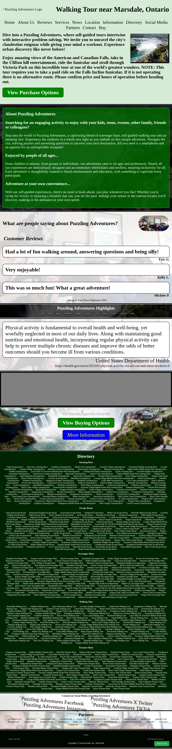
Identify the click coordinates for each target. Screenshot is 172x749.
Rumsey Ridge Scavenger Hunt (27, 577)
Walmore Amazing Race (32, 480)
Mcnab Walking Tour (139, 618)
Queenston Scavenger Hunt (55, 577)
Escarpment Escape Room (82, 522)
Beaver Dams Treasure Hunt (114, 663)
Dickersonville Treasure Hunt (92, 677)
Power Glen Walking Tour (65, 625)
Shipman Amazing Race (56, 494)
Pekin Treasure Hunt (121, 688)
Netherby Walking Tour (75, 636)
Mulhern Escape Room (72, 535)
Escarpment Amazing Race (142, 492)
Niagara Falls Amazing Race (139, 501)
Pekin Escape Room (105, 522)
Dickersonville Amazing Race (65, 487)
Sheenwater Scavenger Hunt (53, 590)
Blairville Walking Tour (93, 640)
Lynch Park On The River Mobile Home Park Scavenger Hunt (120, 588)
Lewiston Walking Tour (17, 627)
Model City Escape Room (117, 513)
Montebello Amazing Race (59, 476)
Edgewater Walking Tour (92, 634)
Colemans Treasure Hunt (156, 654)
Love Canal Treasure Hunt (143, 652)
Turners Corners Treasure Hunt (144, 677)
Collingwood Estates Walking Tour (87, 629)
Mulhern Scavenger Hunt (96, 592)
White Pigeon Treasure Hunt (151, 670)
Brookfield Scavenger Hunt (93, 558)
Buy (102, 27)
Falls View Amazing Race (37, 467)
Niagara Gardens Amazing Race (72, 490)
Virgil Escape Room (133, 519)
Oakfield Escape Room (36, 547)
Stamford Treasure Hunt (120, 652)
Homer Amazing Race (147, 478)
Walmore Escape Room (128, 515)
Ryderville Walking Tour (65, 627)
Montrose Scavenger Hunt (17, 563)
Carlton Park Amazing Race (117, 492)
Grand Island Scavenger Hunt (72, 567)
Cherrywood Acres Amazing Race (61, 483)
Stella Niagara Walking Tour (92, 631)
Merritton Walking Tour (96, 611)
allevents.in (31, 719)
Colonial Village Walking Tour (24, 622)
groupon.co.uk (13, 722)
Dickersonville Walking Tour (152, 609)
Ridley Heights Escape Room (42, 544)
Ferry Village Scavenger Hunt (44, 563)
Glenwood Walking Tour (51, 638)
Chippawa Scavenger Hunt (71, 592)
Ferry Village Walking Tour (41, 627)
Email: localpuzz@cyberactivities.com (156, 739)
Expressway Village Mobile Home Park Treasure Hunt (31, 670)
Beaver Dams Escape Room (110, 519)
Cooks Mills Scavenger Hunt (102, 579)
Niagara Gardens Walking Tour (47, 613)
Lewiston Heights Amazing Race (150, 471)
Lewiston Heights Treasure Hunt (143, 661)
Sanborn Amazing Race (87, 483)
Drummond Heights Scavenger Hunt (132, 579)
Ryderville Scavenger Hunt (152, 577)
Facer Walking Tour (141, 640)
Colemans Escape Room (84, 533)
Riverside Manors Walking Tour (75, 622)
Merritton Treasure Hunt (37, 686)
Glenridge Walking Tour (114, 629)
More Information (86, 435)
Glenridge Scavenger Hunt (97, 570)
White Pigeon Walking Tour (106, 620)
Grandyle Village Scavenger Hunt (78, 588)
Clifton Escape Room (37, 515)
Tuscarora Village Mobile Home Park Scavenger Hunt (58, 581)
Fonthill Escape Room (80, 526)
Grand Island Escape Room (31, 540)
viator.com (163, 722)
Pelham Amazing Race (135, 487)
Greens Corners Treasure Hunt (73, 682)
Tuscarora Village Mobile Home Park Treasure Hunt (59, 673)
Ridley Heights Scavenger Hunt (98, 561)
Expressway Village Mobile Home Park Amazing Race (57, 501)
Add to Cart (162, 744)
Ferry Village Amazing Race (137, 476)
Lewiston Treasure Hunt (147, 659)
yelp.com (103, 724)
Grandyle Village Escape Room (45, 542)
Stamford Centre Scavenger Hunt (100, 563)
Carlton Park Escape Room (39, 533)
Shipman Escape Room (39, 517)
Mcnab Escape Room (37, 522)
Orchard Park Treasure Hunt (121, 657)
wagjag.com (73, 724)
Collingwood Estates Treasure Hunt (60, 663)
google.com (145, 719)
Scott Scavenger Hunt (72, 595)
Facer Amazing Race (116, 501)
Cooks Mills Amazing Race (112, 480)
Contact (89, 27)
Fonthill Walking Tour (140, 631)
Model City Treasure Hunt (132, 654)
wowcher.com (88, 724)
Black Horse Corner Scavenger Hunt (30, 586)
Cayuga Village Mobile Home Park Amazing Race (114, 478)
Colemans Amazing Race (126, 490)
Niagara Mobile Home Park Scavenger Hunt (71, 572)
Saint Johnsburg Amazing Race (32, 476)
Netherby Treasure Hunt (95, 684)
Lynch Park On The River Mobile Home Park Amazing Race (55, 471)
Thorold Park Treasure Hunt (137, 679)
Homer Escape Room (54, 540)
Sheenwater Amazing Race (84, 476)
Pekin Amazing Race (81, 496)
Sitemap (86, 734)
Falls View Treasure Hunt (80, 679)
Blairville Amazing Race (138, 483)
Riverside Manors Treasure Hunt (45, 668)
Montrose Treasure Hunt (98, 682)
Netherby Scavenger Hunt (97, 567)
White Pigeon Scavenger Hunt (71, 563)
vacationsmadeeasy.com (131, 722)
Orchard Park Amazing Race (128, 494)
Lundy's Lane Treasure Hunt (68, 670)
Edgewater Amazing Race (75, 474)
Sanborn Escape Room (77, 531)
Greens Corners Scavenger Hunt (103, 565)
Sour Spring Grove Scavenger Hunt (49, 565)
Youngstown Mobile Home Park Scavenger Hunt (41, 588)
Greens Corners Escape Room (127, 529)
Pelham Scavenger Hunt (88, 597)
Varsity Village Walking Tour (117, 640)
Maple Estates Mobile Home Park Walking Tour (119, 609)
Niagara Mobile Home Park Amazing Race (133, 474)
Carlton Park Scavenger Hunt (20, 579)
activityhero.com (15, 719)
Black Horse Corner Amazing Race (132, 496)
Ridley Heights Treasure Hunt (41, 652)
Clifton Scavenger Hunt (75, 583)
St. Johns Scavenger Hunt (93, 581)
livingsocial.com (46, 722)
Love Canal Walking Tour (93, 615)
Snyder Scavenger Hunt (23, 581)
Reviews (44, 22)
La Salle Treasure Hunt (93, 666)
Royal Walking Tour (100, 618)
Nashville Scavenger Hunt (127, 577)
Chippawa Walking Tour (116, 634)
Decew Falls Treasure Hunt (120, 673)
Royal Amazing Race (23, 501)
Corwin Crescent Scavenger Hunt (68, 561)
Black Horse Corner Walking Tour (152, 638)
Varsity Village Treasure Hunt (106, 654)
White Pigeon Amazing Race (92, 485)
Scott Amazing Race (21, 485)
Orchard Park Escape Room (144, 538)
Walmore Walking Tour (28, 638)
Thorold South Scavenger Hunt (74, 579)
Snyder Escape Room (62, 533)
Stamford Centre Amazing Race (152, 490)
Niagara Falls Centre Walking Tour (70, 611)
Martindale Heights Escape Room (106, 542)
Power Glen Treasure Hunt (71, 657)
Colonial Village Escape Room (151, 535)
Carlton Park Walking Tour (119, 606)
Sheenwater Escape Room (100, 531)
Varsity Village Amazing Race (101, 490)
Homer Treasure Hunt (143, 673)
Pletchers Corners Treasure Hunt (69, 684)
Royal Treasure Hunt (101, 688)
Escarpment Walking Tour (155, 613)
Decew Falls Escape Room (78, 529)
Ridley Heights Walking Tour (68, 640)
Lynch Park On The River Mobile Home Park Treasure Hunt (132, 684)
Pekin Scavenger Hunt (78, 577)
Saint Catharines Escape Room (61, 515)
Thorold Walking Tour (82, 620)
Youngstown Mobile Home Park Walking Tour (30, 634)
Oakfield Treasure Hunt (48, 682)
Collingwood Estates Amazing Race (97, 471)
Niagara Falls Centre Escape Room (128, 540)
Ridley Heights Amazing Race (90, 492)
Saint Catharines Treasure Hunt (151, 682)
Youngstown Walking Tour (74, 613)
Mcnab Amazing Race (66, 492)
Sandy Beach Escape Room (95, 538)
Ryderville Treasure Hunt (116, 686)
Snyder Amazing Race (124, 471)
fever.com (115, 719)
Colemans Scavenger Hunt (22, 567)
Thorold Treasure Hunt (82, 654)
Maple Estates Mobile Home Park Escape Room (97, 549)
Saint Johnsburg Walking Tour (64, 606)
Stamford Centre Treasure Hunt (141, 686)
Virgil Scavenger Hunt (116, 581)
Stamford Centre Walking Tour (58, 609)
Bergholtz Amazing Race (88, 480)
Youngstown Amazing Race (81, 494)
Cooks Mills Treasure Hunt (58, 654)
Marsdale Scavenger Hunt (95, 595)
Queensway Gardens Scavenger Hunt (60, 597)
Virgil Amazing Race (15, 467)
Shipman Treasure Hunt (30, 675)
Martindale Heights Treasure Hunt (66, 666)
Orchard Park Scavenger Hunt (40, 561)
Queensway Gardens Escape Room (75, 542)
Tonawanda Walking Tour (99, 613)
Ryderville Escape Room (65, 549)
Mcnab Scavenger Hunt (85, 586)
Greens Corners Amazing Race (52, 499)
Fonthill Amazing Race (18, 471)
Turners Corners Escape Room (27, 526)
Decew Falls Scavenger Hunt (154, 592)
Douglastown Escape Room (26, 529)
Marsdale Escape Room (105, 515)
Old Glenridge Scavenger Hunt (104, 574)
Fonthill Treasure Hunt (68, 677)
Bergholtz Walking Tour (52, 636)
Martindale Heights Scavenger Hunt (131, 563)
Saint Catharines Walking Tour (100, 638)
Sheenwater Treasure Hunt (95, 657)
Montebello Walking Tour (53, 618)
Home (9, 22)
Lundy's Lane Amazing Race (101, 474)
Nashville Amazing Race (22, 490)
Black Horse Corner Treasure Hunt (76, 659)
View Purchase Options (33, 92)
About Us (26, 22)
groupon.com (29, 722)
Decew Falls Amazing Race (25, 499)
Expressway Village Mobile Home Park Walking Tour (100, 627)
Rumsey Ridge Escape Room (128, 522)
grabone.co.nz (161, 719)
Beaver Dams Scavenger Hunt (132, 565)
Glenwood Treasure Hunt (104, 659)
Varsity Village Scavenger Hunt (120, 558)
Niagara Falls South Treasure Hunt (93, 652)
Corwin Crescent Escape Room (55, 526)
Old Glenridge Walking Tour (19, 615)
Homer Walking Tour (131, 625)
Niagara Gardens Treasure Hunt (152, 675)
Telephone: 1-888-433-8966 (14, 739)
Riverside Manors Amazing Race (56, 496)
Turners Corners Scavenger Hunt (44, 558)
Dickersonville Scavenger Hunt (152, 561)
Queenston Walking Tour (74, 638)
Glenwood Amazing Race (117, 485)
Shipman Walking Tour (17, 625)
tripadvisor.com (93, 722)
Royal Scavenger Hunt (69, 558)
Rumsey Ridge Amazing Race (112, 483)
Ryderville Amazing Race (46, 490)
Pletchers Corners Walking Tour (19, 613)
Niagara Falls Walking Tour (32, 609)
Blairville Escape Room (82, 547)
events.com (81, 719)
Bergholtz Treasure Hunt (140, 666)
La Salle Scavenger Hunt (47, 567)
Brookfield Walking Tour (17, 606)
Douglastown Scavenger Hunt (60, 586)
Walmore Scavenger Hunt (145, 590)
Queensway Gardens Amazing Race (47, 474)
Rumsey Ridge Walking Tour (152, 611)
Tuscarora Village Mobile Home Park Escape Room (144, 542)
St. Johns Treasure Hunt (47, 657)
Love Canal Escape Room (59, 547)
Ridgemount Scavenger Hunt (18, 595)
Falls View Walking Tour (43, 640)
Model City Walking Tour (42, 631)
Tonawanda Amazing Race (104, 496)
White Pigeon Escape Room (152, 515)
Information (113, 22)
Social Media (156, 22)
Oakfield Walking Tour (39, 606)
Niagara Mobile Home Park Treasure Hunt (73, 688)
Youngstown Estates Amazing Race (60, 480)
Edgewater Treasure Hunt (92, 686)
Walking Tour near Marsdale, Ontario (112, 9)
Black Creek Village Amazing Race (35, 487)
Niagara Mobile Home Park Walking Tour (92, 643)
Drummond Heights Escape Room (43, 513)
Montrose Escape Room (23, 531)
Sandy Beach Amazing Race (89, 469)
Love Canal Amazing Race (137, 480)
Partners (73, 27)
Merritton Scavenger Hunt (48, 574)
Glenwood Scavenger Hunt (125, 561)
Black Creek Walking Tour (77, 618)
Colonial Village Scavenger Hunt (75, 574)
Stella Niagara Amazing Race (111, 503)
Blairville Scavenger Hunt (39, 570)
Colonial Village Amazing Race (32, 469)
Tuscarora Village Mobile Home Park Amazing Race (102, 487)
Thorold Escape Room (102, 540)
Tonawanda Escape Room (70, 513)
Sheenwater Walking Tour (154, 625)
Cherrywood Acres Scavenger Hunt (123, 595)
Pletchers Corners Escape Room (122, 535)
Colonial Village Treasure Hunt (32, 654)
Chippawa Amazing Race (44, 503)
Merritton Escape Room (15, 522)
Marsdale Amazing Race (81, 478)
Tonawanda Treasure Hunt (118, 677)
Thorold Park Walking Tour (134, 622)
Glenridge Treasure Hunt (42, 684)
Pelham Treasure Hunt (145, 657)
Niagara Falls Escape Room (32, 519)
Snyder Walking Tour (136, 629)
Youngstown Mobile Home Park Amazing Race (77, 503)
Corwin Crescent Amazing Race (139, 503)
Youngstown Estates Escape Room (51, 531)
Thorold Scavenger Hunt (121, 570)
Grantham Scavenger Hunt (23, 574)
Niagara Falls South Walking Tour (138, 627)
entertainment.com (48, 719)
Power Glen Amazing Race (33, 483)
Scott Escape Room (85, 515)
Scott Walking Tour (20, 631)
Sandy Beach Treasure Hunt (31, 663)
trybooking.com (110, 722)
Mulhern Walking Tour (30, 618)
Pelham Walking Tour (30, 636)
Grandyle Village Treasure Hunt (126, 668)
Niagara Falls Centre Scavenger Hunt (124, 592)
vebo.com (150, 722)
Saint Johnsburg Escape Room (47, 535)
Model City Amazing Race (85, 467)
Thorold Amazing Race (77, 499)
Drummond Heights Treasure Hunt (64, 686)
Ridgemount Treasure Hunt (89, 663)
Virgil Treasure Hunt (102, 668)
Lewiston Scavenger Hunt (149, 567)
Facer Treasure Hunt (126, 659)
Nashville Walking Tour (49, 622)
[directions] (86, 411)
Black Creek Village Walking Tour (105, 622)
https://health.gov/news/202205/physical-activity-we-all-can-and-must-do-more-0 (112, 366)
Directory (134, 22)
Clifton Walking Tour (157, 622)
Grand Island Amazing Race (32, 494)
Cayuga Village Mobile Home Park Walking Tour (99, 625)
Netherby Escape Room (154, 519)
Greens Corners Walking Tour (119, 636)
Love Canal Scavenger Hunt (140, 581)
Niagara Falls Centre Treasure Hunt (76, 668)
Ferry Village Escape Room (125, 531)
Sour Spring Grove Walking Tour (56, 620)
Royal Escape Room (148, 531)
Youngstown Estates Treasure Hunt (108, 679)
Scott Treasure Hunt (21, 668)
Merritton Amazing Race (67, 485)
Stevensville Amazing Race (93, 501)
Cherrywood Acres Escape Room (65, 517)
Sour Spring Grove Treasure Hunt (42, 677)
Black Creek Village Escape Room (133, 526)
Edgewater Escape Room (17, 538)
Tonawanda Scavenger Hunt (109, 586)
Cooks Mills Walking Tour (66, 631)
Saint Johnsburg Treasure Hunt (114, 661)
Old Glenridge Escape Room (94, 517)
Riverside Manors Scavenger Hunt (36, 572)
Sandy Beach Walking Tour (19, 640)
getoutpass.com (130, 719)
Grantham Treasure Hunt (53, 675)
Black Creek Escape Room (155, 547)
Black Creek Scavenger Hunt (47, 579)
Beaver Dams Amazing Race (32, 478)
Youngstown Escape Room (18, 542)
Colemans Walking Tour (44, 615)
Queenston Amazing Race (19, 474)
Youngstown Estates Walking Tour (123, 611)
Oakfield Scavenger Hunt (103, 572)
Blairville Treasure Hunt (66, 652)
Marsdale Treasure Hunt (36, 661)
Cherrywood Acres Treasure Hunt (20, 657)
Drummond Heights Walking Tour (26, 620)
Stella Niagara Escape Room (77, 540)
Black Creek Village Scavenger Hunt (139, 586)
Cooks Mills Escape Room (130, 547)
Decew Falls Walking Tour (36, 629)
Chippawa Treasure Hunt (16, 652)
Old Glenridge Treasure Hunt (123, 682)
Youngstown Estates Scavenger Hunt (42, 592)
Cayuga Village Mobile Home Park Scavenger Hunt (110, 590)
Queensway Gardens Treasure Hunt (20, 673)
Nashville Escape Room (59, 522)
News (77, 22)
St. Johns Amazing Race (128, 499)
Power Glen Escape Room (41, 538)
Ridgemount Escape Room (95, 535)
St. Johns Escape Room (17, 544)
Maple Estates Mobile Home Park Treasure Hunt (39, 659)
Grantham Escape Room (155, 540)
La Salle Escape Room (118, 517)
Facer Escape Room (105, 533)
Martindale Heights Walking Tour (65, 634)
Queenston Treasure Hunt (25, 682)
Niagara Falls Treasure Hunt (87, 661)
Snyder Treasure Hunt (127, 675)
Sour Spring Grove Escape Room (130, 533)
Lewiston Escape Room (17, 517)
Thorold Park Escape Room (52, 529)
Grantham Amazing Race (61, 467)
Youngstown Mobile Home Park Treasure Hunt (31, 666)
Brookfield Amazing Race (43, 485)
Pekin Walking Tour (96, 636)
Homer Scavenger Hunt (21, 565)
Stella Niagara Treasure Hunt (78, 675)
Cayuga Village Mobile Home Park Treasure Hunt (47, 679)
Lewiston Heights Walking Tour (92, 606)
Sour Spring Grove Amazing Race (25, 496)
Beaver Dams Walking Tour (68, 615)
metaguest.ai (63, 722)
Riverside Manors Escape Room (144, 513)
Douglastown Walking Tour (145, 606)
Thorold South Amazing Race (110, 476)
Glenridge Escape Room (156, 533)
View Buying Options (86, 423)
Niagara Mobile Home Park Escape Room (74, 544)
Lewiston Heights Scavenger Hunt (134, 574)
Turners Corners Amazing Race (102, 499)
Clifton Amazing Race (104, 494)
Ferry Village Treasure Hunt (94, 673)
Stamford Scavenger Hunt (76, 565)
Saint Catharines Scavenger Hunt (47, 595)
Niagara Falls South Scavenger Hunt (103, 583)
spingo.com (77, 722)
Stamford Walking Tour (116, 615)
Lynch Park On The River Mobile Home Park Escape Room (119, 524)
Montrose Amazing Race (114, 469)
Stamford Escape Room (94, 513)
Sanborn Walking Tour (17, 611)
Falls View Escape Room (119, 538)
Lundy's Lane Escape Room (20, 535)
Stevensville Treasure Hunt (18, 684)
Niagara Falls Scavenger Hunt (123, 567)
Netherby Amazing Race (141, 485)
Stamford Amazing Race (18, 492)
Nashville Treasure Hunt (139, 663)
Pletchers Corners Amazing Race (61, 469)
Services (62, 22)
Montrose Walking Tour (60, 629)
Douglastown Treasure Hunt (61, 661)
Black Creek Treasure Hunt (104, 675)
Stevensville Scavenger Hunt (102, 577)
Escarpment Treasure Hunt (116, 666)
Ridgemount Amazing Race (43, 492)
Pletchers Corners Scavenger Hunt (130, 572)
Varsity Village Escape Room (84, 519)
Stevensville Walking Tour (117, 631)
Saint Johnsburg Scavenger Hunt (114, 597)
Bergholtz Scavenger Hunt (16, 558)
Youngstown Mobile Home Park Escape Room (145, 544)
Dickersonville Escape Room (104, 526)
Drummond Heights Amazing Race (143, 467)
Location (92, 22)
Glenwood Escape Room (16, 513)
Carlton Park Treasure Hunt (94, 670)
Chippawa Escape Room (102, 529)
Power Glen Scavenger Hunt (147, 558)
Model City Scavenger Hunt (133, 583)
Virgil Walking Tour (119, 618)
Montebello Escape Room (81, 524)
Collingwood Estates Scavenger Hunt (68, 570)
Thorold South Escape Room (142, 517)
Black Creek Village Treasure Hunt (122, 670)
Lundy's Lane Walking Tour (140, 634)
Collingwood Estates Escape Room (109, 544)
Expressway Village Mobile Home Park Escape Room (45, 524)
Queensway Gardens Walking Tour (127, 613)
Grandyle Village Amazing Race (112, 467)
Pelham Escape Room (14, 547)
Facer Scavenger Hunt (77, 590)
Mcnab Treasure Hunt (16, 677)
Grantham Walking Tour (125, 638)
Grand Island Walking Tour (85, 609)
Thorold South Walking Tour (41, 611)
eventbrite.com (66, 719)
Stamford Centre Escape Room (67, 538)
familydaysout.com (98, 719)
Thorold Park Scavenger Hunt (27, 590)
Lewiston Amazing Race (57, 478)
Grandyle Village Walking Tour (133, 620)
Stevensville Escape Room (106, 547)
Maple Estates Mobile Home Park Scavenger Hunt (43, 583)
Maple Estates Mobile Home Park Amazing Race (146, 469)
